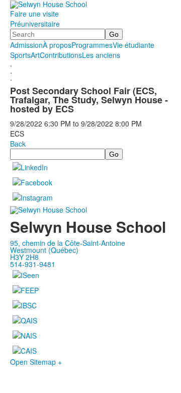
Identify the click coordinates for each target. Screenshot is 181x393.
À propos (57, 45)
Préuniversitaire (35, 24)
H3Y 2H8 (24, 257)
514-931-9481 (32, 264)
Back (18, 144)
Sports (20, 55)
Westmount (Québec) (44, 250)
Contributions (61, 55)
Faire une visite (34, 14)
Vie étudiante (133, 45)
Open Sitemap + (36, 362)
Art (35, 55)
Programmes (92, 45)
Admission (26, 45)
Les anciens (101, 55)
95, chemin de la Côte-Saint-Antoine (67, 243)
